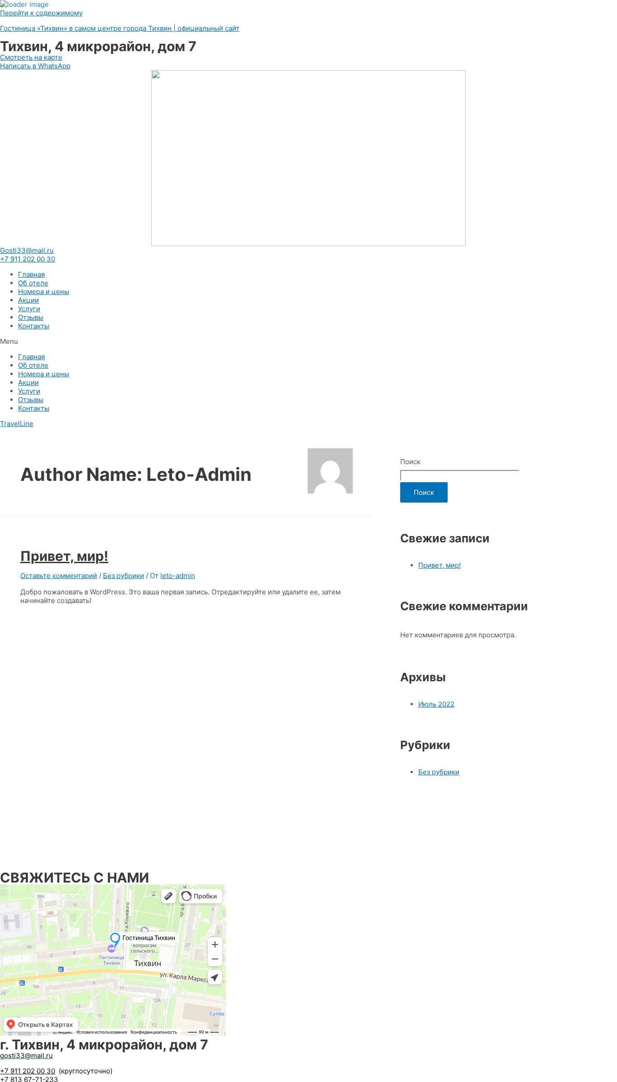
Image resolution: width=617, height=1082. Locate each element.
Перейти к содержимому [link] (41, 13)
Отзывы (30, 317)
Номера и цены (43, 291)
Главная (31, 274)
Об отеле (33, 283)
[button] (308, 341)
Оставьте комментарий (58, 575)
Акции (28, 300)
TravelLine (16, 423)
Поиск (410, 461)
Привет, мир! (64, 556)
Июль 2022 (436, 704)
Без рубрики (123, 575)
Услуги (29, 308)
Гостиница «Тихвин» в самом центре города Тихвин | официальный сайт (119, 28)
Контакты (33, 326)
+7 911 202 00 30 (27, 1071)
